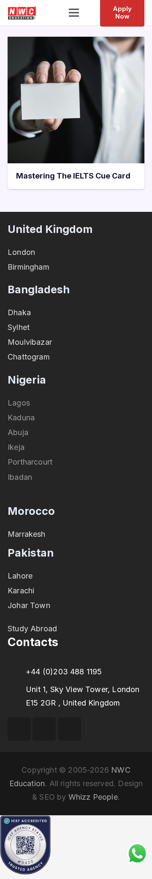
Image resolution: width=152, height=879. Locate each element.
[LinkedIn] (69, 729)
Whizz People (93, 796)
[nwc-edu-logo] (22, 12)
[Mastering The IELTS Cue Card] (76, 43)
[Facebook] (19, 729)
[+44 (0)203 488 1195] (17, 672)
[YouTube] (44, 729)
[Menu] (74, 12)
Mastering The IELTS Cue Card (73, 175)
